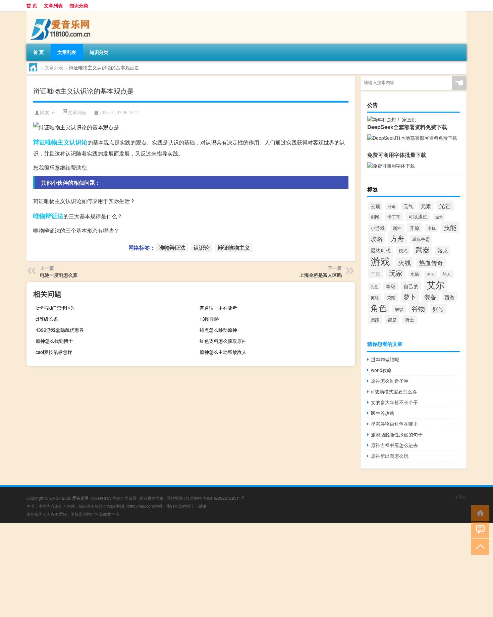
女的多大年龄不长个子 (394, 402)
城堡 (439, 217)
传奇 (391, 206)
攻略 (377, 238)
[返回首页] (478, 512)
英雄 (375, 298)
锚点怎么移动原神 (218, 329)
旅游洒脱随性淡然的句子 (397, 434)
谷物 (418, 308)
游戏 (380, 261)
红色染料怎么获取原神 (223, 340)
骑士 (409, 319)
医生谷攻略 (382, 413)
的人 (446, 274)
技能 (450, 227)
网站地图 (175, 498)
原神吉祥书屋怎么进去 (394, 445)
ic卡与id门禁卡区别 (55, 307)
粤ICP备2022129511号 (224, 498)
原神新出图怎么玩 (389, 455)
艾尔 (436, 284)
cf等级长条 (47, 318)
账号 (438, 309)
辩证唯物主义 (51, 142)
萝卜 (409, 296)
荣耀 (391, 297)
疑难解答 (194, 498)
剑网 (375, 216)
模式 (403, 250)
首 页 (31, 5)
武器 (423, 249)
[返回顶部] (478, 546)
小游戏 (378, 228)
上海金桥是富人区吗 (320, 274)
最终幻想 (381, 250)
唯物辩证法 (48, 215)
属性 (397, 228)
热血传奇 (431, 262)
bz (53, 112)
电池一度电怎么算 (58, 274)
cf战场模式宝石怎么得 (394, 391)
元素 (426, 205)
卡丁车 (393, 216)
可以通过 (417, 216)
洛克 (443, 250)
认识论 (78, 142)
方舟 (397, 238)
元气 (408, 206)
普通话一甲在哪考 (218, 307)
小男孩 (460, 497)
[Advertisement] (201, 570)
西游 (449, 297)
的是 (374, 286)
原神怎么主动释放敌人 (223, 352)
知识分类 (78, 5)
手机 (432, 228)
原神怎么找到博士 (54, 340)
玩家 (396, 272)
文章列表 (53, 5)
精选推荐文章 (152, 498)
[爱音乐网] (61, 13)
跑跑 (375, 319)
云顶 (375, 205)
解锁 (399, 309)
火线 (404, 262)
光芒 (445, 205)
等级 (390, 286)
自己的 (411, 286)
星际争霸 (421, 239)
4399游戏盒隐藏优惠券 (60, 329)
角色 (379, 307)
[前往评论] (478, 529)
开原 (414, 227)
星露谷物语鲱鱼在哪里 (394, 423)
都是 (392, 319)
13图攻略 (209, 318)
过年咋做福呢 (385, 359)
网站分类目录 (124, 498)
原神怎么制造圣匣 (389, 380)
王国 (376, 273)
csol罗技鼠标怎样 (54, 352)
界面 (430, 274)
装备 (430, 296)
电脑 (415, 274)
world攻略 (381, 370)
